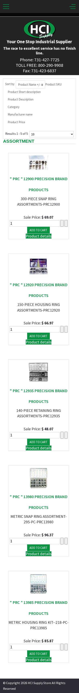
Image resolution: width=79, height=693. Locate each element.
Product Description (20, 99)
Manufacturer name (20, 114)
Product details (38, 236)
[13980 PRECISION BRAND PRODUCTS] (38, 477)
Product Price (16, 122)
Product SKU (53, 84)
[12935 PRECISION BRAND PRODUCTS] (38, 371)
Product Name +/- (29, 84)
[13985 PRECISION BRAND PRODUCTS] (38, 583)
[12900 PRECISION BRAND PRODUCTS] (38, 162)
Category (13, 107)
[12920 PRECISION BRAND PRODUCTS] (38, 265)
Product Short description (24, 92)
